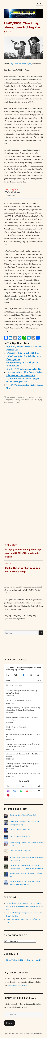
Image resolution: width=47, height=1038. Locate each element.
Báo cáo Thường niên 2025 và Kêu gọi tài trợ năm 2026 (24, 960)
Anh (40, 397)
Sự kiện (30, 397)
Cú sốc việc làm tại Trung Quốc (16, 727)
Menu (39, 3)
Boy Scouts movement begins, (21, 64)
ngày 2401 (20, 400)
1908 (36, 397)
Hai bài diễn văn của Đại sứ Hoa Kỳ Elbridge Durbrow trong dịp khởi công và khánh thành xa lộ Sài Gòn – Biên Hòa (24, 906)
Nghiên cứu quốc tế (11, 1034)
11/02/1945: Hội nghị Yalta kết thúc (22, 353)
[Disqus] (23, 441)
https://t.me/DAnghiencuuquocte (18, 985)
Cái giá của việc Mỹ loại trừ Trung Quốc (19, 700)
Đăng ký (9, 1023)
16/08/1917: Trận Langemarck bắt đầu (23, 369)
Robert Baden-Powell (12, 402)
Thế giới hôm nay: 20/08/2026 (20, 836)
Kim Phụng (11, 397)
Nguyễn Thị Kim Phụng (33, 400)
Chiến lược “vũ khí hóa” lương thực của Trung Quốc (23, 773)
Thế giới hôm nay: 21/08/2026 (20, 829)
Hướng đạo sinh (10, 400)
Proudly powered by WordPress (31, 1034)
